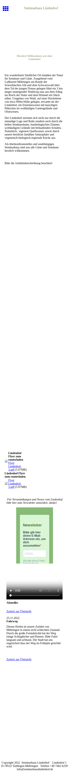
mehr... (9, 435)
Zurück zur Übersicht (18, 611)
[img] (34, 34)
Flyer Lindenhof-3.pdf (14, 466)
